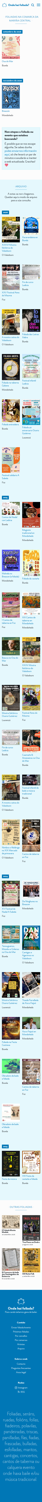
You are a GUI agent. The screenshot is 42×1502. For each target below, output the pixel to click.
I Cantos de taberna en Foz (9, 621)
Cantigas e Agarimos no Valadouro (28, 955)
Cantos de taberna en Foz (30, 855)
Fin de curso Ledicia (27, 283)
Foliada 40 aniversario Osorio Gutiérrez (30, 430)
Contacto (21, 1363)
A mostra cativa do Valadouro (10, 339)
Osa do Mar (7, 61)
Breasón (6, 111)
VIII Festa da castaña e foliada (30, 1177)
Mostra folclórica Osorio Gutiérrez (10, 714)
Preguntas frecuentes (21, 1368)
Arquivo (21, 1348)
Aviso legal (21, 1372)
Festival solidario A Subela (10, 477)
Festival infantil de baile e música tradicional (30, 790)
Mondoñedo (7, 115)
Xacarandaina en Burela (30, 239)
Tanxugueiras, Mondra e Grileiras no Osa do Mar (10, 949)
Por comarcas (21, 1340)
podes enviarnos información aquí (21, 152)
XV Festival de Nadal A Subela (9, 910)
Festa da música (9, 1179)
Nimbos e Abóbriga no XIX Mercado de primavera (11, 850)
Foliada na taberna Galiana (10, 384)
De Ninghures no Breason (30, 903)
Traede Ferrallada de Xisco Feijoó (30, 1001)
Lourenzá (26, 437)
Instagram (22, 1387)
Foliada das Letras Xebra (30, 336)
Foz (3, 299)
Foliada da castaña (30, 578)
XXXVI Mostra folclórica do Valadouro (9, 247)
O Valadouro (7, 255)
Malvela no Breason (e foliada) (10, 575)
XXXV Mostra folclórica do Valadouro (29, 668)
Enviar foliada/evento (21, 1327)
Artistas (21, 1344)
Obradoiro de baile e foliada (10, 1077)
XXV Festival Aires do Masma (10, 294)
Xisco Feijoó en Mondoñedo (29, 1033)
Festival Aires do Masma (29, 714)
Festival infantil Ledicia (29, 382)
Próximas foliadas (21, 1331)
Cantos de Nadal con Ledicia (9, 518)
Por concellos (21, 1335)
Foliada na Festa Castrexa (9, 1043)
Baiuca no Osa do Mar (10, 659)
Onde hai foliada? (18, 5)
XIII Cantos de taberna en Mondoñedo (29, 620)
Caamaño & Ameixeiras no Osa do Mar (31, 757)
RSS (23, 1391)
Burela (5, 65)
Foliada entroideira (10, 424)
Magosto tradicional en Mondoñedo (28, 533)
